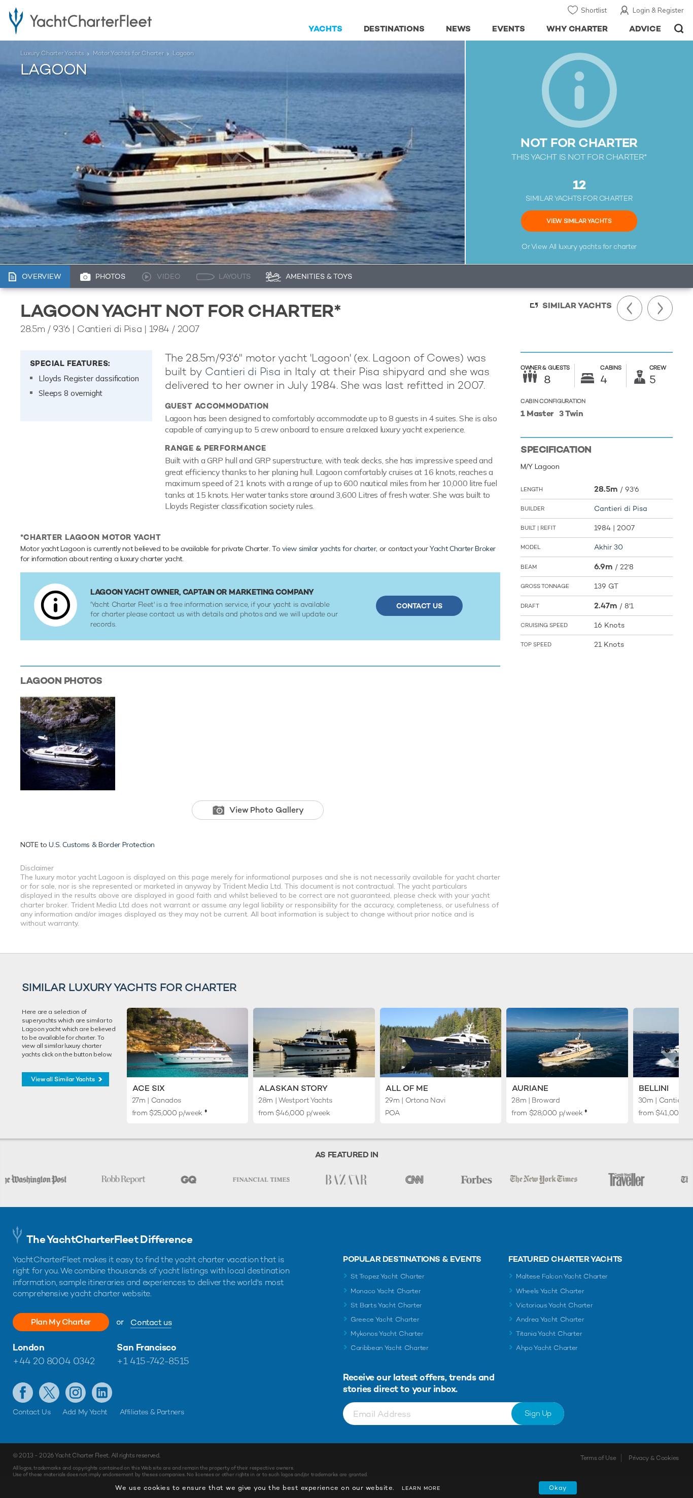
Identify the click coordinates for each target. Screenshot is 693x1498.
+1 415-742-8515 (153, 1361)
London (28, 1347)
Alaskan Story (293, 1088)
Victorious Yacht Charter (554, 1305)
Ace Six (148, 1088)
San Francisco (146, 1347)
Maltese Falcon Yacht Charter (562, 1276)
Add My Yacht (85, 1411)
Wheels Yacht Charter (550, 1291)
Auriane (530, 1088)
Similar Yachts (577, 305)
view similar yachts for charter (329, 548)
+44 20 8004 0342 (54, 1361)
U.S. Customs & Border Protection (102, 844)
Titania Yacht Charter (549, 1333)
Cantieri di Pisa (243, 371)
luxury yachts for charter (598, 246)
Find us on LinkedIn (102, 1392)
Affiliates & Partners (152, 1411)
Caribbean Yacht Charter (390, 1347)
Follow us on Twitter (49, 1392)
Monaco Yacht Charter (386, 1291)
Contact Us (419, 605)
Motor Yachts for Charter (128, 53)
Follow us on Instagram (75, 1392)
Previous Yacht (629, 308)
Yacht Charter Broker (463, 548)
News (458, 28)
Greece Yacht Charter (385, 1319)
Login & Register (658, 10)
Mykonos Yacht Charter (387, 1333)
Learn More (421, 1488)
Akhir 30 (608, 547)
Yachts (325, 28)
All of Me (407, 1088)
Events (508, 28)
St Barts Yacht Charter (386, 1305)
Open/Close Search (679, 28)
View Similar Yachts (578, 221)
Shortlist (594, 10)
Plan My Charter (61, 1322)
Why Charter (577, 28)
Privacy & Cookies (654, 1458)
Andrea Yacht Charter (550, 1319)
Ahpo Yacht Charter (547, 1347)
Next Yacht (660, 308)
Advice (645, 28)
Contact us (150, 1322)
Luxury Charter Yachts (52, 53)
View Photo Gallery (266, 810)
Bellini (654, 1088)
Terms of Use (598, 1458)
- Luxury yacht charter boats (107, 20)
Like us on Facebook (23, 1392)
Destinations (394, 28)
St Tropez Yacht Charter (388, 1276)
